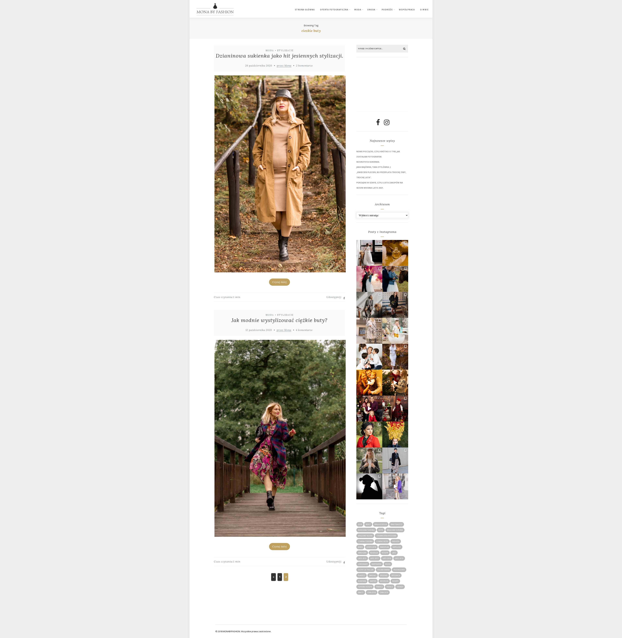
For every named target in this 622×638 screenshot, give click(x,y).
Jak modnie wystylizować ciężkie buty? (279, 320)
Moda (357, 9)
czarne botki (382, 541)
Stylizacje (285, 50)
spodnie (383, 575)
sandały (372, 575)
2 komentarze (304, 65)
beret (368, 524)
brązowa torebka (395, 530)
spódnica (395, 575)
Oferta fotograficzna (334, 9)
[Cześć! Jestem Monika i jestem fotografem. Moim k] (369, 460)
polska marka (383, 570)
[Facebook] (378, 123)
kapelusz (397, 547)
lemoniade (363, 564)
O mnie (424, 9)
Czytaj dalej (279, 282)
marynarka (376, 564)
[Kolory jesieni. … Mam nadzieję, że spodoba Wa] (395, 434)
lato (394, 553)
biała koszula (380, 524)
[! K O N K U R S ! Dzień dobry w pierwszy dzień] (395, 331)
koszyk (385, 553)
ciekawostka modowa (386, 536)
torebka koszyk (365, 587)
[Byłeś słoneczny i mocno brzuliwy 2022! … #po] (369, 383)
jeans (360, 547)
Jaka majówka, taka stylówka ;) (373, 167)
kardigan (362, 553)
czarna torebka (365, 541)
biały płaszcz (396, 524)
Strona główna (305, 9)
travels (379, 587)
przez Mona (284, 65)
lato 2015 (362, 558)
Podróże (387, 9)
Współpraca (407, 9)
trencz (389, 587)
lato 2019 (399, 558)
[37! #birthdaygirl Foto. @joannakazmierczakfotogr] (369, 305)
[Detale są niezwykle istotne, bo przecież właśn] (395, 253)
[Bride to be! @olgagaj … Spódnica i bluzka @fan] (369, 253)
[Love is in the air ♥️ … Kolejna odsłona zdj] (369, 279)
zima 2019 (384, 592)
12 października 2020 (259, 330)
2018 (360, 524)
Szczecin (384, 581)
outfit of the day (366, 570)
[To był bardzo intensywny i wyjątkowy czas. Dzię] (369, 409)
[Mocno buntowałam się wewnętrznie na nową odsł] (395, 486)
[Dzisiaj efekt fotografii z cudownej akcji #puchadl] (369, 434)
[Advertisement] (381, 85)
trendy (400, 587)
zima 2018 (371, 592)
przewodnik (399, 570)
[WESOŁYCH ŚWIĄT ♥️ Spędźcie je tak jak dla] (395, 383)
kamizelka (384, 547)
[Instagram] (386, 123)
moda (387, 564)
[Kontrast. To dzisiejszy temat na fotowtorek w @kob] (369, 486)
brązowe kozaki (365, 536)
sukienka (362, 581)
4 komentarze (304, 330)
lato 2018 (387, 558)
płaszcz (361, 575)
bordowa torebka (366, 530)
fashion (395, 541)
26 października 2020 (258, 65)
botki (380, 530)
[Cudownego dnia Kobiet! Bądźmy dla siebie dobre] (395, 305)
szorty (395, 581)
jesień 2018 (371, 547)
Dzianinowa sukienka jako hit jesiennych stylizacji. (279, 55)
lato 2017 (374, 558)
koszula (374, 553)
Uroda (371, 9)
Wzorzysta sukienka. (368, 162)
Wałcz (360, 592)
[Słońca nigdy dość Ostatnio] (369, 331)
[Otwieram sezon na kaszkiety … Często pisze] (395, 460)
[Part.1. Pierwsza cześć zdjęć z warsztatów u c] (395, 279)
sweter (373, 581)
